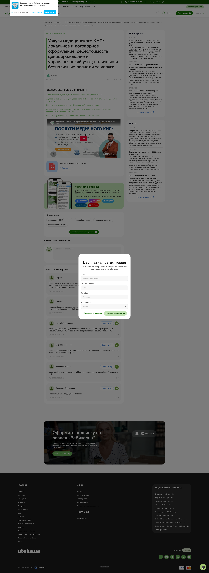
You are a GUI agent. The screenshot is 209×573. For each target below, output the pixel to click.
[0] (203, 567)
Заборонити (37, 12)
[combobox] (104, 306)
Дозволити (49, 12)
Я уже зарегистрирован (92, 313)
